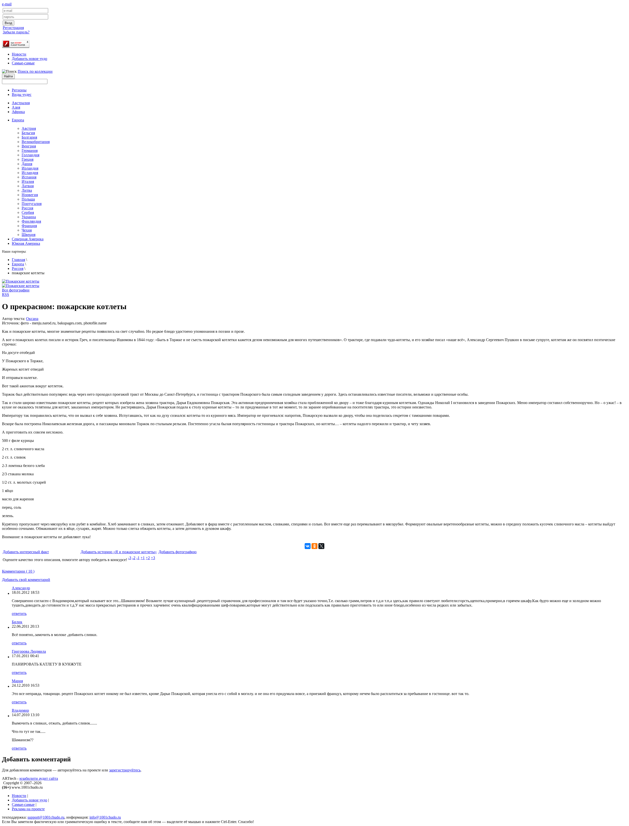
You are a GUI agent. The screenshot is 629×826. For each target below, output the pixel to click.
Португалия (32, 204)
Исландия (30, 173)
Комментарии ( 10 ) (18, 571)
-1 (138, 558)
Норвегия (30, 195)
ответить (19, 613)
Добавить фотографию (177, 552)
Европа (18, 264)
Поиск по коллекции (35, 71)
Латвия (28, 186)
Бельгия (28, 133)
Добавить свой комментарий (26, 580)
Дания (27, 164)
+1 (143, 558)
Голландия (30, 155)
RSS (5, 294)
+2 (148, 558)
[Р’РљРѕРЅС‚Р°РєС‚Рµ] (308, 546)
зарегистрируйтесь (125, 770)
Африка (18, 112)
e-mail (7, 4)
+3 (153, 558)
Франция (29, 226)
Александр (21, 588)
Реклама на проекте (28, 809)
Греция (27, 159)
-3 (129, 558)
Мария (17, 681)
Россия (27, 208)
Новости (19, 54)
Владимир (20, 710)
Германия (30, 150)
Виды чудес (21, 94)
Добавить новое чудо (29, 59)
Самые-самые (23, 63)
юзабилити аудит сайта (38, 778)
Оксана (32, 319)
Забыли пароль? (16, 32)
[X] (321, 546)
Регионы (19, 90)
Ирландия (30, 168)
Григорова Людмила (29, 651)
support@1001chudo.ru (46, 817)
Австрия (29, 128)
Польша (28, 199)
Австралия (21, 103)
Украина (29, 217)
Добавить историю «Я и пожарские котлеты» (119, 552)
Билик (17, 622)
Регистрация (13, 28)
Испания (29, 177)
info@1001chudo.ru (105, 817)
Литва (27, 190)
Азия (16, 107)
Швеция (28, 234)
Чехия (27, 230)
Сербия (28, 212)
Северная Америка (27, 239)
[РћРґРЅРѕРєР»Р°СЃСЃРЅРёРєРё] (314, 546)
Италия (28, 181)
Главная (18, 260)
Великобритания (36, 142)
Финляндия (31, 221)
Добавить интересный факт (26, 552)
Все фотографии (15, 290)
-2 (133, 558)
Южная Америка (26, 243)
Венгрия (29, 146)
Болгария (29, 137)
